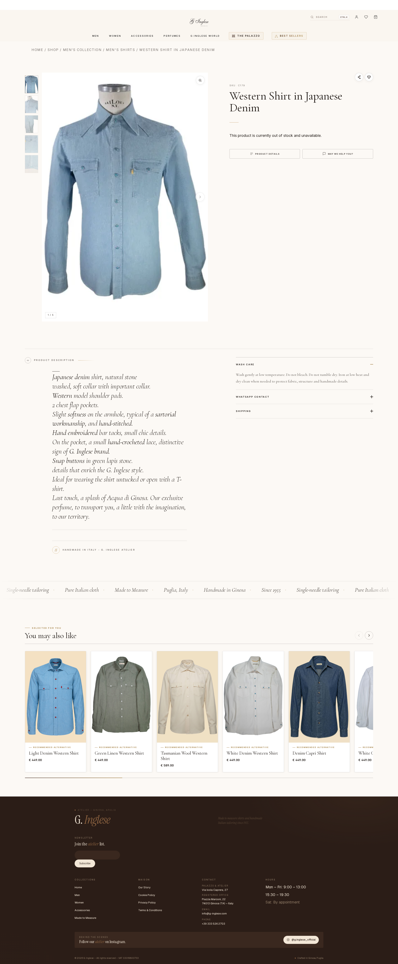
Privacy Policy (147, 902)
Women (79, 902)
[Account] (356, 17)
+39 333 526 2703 (213, 923)
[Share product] (359, 77)
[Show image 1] (31, 84)
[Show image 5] (31, 164)
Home (37, 50)
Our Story (144, 887)
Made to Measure (85, 918)
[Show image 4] (31, 144)
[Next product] (369, 635)
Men (77, 895)
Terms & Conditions (150, 910)
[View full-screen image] (200, 80)
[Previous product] (359, 635)
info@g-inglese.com (214, 913)
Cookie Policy (146, 895)
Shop (52, 50)
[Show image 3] (31, 124)
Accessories (82, 910)
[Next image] (200, 197)
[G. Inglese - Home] (199, 21)
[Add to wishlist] (369, 77)
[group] (125, 197)
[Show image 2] (31, 104)
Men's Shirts (120, 50)
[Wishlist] (366, 17)
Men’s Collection (82, 50)
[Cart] (375, 17)
